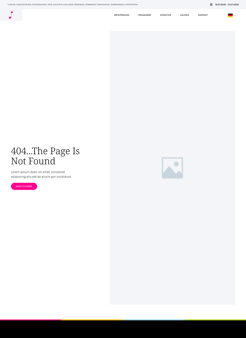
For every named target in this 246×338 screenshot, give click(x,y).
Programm (144, 15)
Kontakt (203, 15)
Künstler (165, 15)
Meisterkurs (121, 15)
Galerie (184, 15)
